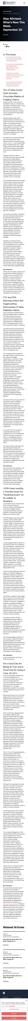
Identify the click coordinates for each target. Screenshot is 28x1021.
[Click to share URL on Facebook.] (6, 46)
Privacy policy (17, 997)
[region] (14, 1009)
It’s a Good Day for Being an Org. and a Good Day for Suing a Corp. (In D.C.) (14, 84)
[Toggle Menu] (24, 3)
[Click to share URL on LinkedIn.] (8, 46)
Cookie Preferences (14, 1009)
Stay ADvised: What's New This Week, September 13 (12, 940)
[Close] (26, 1000)
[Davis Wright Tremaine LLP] (9, 3)
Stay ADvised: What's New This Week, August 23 (12, 976)
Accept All (14, 1018)
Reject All (14, 1013)
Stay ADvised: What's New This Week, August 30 (12, 958)
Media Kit (5, 997)
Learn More (12, 1006)
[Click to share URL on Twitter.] (5, 46)
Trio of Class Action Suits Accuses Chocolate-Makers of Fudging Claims (14, 58)
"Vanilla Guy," (10, 143)
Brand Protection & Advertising (11, 13)
